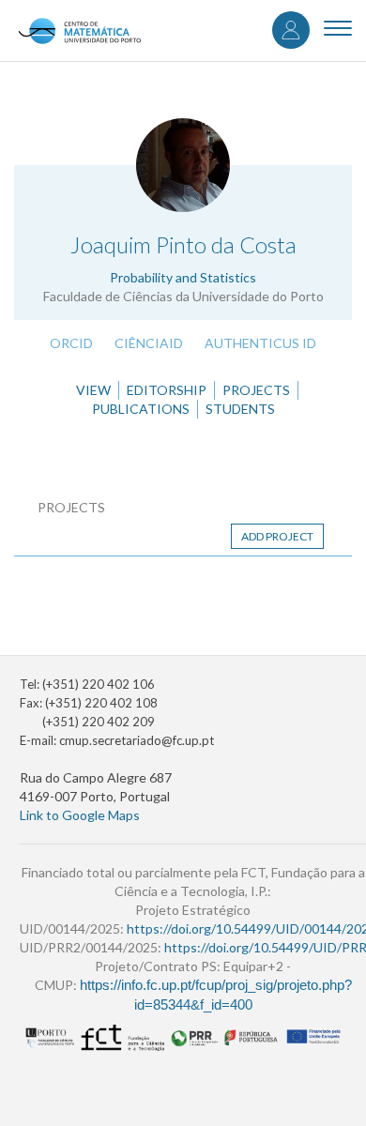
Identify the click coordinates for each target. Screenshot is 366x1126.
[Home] (79, 30)
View (93, 390)
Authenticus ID (260, 343)
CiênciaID (148, 343)
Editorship (166, 390)
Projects (256, 390)
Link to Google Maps (80, 815)
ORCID (71, 343)
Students (240, 409)
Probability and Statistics (183, 277)
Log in (291, 30)
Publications (141, 409)
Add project (277, 536)
